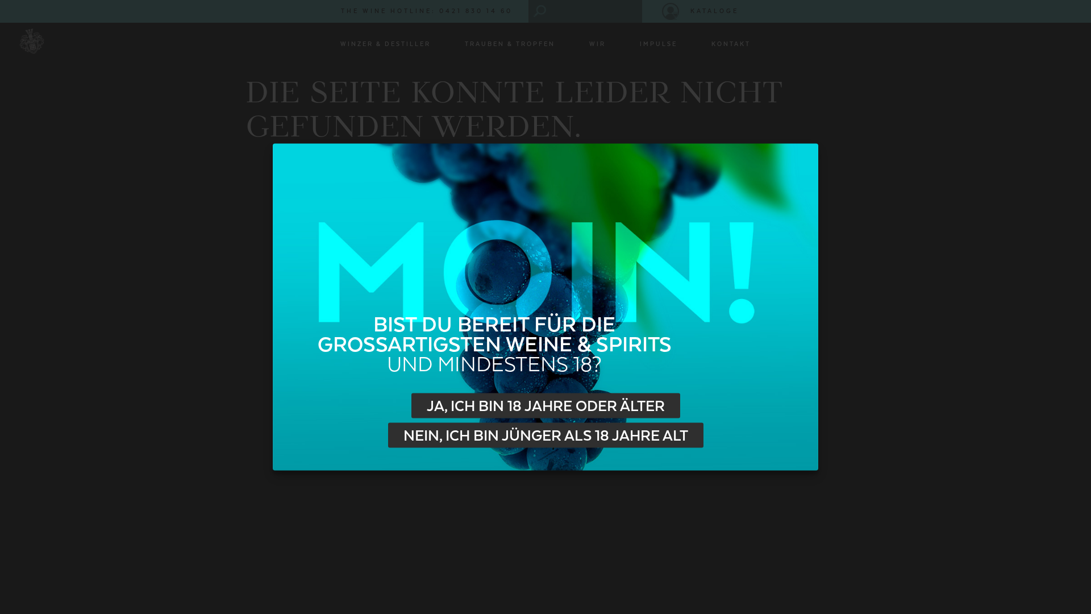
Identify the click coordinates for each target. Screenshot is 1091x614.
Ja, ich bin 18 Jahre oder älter (546, 406)
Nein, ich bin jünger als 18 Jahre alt (545, 435)
